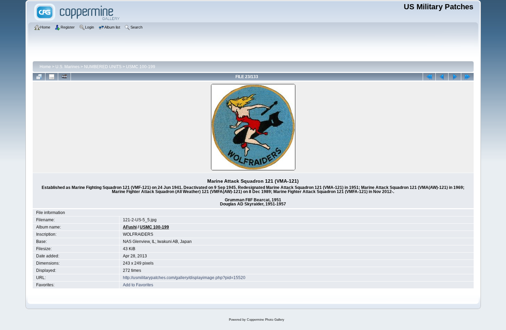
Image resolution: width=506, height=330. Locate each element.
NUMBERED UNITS (103, 66)
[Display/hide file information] (51, 77)
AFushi (130, 227)
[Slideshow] (64, 77)
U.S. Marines (67, 66)
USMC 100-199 (140, 66)
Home (45, 66)
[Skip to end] (467, 77)
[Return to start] (429, 77)
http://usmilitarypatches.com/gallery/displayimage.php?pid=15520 (184, 277)
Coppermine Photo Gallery (265, 319)
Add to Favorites (138, 285)
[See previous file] (442, 77)
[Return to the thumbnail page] (39, 77)
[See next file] (455, 77)
